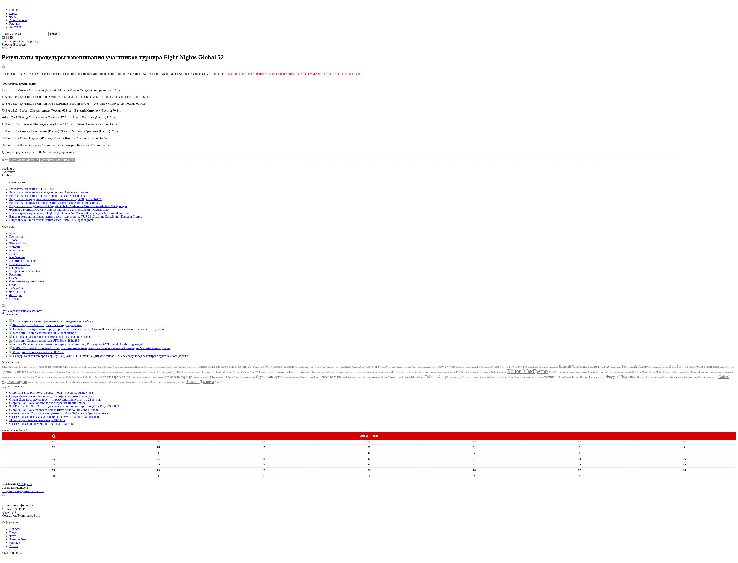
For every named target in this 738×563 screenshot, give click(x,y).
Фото (12, 16)
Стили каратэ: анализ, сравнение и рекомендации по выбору (53, 321)
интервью (379, 372)
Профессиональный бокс (25, 271)
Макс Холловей (693, 372)
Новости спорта (19, 264)
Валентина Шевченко (548, 367)
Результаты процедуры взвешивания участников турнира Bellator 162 (54, 202)
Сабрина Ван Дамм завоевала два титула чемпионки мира (47, 403)
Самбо (13, 278)
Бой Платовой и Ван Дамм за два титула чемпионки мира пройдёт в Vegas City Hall (64, 406)
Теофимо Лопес (456, 377)
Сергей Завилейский (309, 377)
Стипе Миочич (403, 377)
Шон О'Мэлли (130, 382)
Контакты (15, 27)
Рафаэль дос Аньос (149, 377)
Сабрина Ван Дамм (247, 377)
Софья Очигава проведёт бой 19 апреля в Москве (41, 423)
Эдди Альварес (143, 382)
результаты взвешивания (57, 159)
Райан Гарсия (135, 377)
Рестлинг (15, 274)
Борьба (13, 233)
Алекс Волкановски (121, 367)
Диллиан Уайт (207, 372)
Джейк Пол (77, 372)
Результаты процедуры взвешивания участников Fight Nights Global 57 (55, 199)
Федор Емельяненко (592, 376)
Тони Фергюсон (528, 377)
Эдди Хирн (156, 382)
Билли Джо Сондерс (479, 367)
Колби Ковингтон (498, 372)
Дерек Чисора (33, 372)
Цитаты (14, 298)
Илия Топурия (350, 372)
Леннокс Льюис (581, 372)
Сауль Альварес (269, 376)
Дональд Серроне (241, 372)
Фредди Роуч (712, 377)
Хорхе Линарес (59, 382)
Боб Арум (495, 366)
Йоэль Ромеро (424, 372)
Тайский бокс (18, 288)
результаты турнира (179, 377)
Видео (13, 13)
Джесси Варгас (105, 372)
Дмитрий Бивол (223, 372)
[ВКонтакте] (3, 37)
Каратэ (13, 253)
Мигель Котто (7, 377)
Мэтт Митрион (59, 377)
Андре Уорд (372, 366)
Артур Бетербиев (446, 366)
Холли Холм (47, 382)
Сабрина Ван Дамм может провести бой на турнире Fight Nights (51, 392)
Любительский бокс (22, 260)
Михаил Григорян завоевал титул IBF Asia (37, 420)
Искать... (7, 33)
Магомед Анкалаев (620, 372)
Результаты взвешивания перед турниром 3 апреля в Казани (48, 192)
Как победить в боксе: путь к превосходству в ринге (47, 325)
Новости (15, 9)
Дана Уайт (676, 366)
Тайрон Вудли (417, 377)
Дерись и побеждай (48, 372)
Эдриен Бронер (169, 382)
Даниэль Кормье (695, 366)
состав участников (368, 376)
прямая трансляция (116, 377)
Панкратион (17, 267)
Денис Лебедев (727, 367)
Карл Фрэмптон (449, 372)
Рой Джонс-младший (217, 377)
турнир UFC (552, 377)
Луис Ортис (593, 372)
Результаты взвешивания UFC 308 (31, 188)
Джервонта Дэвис (91, 372)
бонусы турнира (518, 366)
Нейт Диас (71, 377)
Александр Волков (152, 367)
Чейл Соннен (119, 382)
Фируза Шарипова (621, 376)
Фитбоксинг (17, 291)
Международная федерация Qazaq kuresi (717, 372)
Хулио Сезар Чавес (90, 382)
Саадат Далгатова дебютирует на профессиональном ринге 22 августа (55, 399)
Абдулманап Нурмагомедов (85, 367)
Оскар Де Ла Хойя (85, 377)
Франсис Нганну (697, 377)
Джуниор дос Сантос (192, 372)
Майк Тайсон (635, 372)
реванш (161, 377)
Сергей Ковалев (330, 376)
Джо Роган (127, 372)
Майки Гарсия (648, 372)
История (14, 246)
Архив (13, 546)
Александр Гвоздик (169, 367)
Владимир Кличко (598, 366)
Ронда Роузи (233, 377)
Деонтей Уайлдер (14, 372)
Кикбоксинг (17, 257)
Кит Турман (471, 372)
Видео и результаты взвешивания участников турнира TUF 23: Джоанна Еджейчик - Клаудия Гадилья (76, 216)
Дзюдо (13, 240)
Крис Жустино (555, 372)
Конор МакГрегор (527, 371)
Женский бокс (18, 243)
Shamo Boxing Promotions (49, 366)
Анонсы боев (18, 20)
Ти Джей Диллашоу (492, 377)
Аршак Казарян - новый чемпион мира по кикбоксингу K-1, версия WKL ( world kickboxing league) (78, 344)
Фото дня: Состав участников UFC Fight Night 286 (46, 332)
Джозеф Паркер (156, 372)
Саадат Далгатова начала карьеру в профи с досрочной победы (50, 396)
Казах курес (17, 250)
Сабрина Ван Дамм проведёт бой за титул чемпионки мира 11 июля (53, 409)
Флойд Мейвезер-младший (673, 377)
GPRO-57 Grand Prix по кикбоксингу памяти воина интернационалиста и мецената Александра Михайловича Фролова (91, 348)
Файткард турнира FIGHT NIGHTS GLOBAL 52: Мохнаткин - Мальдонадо (59, 209)
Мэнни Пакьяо (44, 376)
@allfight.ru (12, 512)
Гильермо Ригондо (660, 367)
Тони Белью (514, 377)
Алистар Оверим (317, 367)
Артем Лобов (431, 367)
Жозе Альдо (294, 372)
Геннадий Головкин (637, 366)
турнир (541, 377)
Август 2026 (369, 436)
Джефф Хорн (117, 372)
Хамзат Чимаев (35, 382)
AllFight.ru (25, 484)
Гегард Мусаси (615, 367)
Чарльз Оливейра (106, 382)
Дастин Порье (712, 366)
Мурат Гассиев (26, 377)
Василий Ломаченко (573, 366)
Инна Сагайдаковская (365, 372)
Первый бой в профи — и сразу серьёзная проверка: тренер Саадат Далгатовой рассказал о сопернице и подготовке (89, 329)
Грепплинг (16, 236)
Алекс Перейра (136, 367)
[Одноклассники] (7, 37)
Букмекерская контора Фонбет (22, 311)
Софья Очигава (388, 377)
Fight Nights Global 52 (24, 159)
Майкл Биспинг (663, 372)
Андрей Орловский (387, 367)
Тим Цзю (504, 377)
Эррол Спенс (221, 382)
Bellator (5, 367)
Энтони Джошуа (200, 381)
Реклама (14, 23)
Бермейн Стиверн (463, 367)
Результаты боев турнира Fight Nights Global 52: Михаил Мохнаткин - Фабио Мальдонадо (68, 206)
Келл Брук (460, 372)
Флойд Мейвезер (647, 376)
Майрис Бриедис (678, 372)
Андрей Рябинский (403, 367)
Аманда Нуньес (333, 367)
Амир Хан (346, 366)
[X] (11, 37)
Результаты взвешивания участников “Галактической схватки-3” (51, 195)
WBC (71, 367)
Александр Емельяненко (208, 366)
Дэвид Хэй (255, 372)
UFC (65, 366)
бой (502, 367)
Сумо (12, 284)
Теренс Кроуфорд (473, 377)
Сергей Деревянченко (291, 377)
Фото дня (15, 295)
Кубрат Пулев (568, 372)
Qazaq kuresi (13, 367)
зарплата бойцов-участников (330, 372)
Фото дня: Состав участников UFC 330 (38, 352)
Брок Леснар (533, 367)
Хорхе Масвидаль (74, 382)
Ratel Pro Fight (25, 367)
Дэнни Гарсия (282, 372)
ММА (16, 377)
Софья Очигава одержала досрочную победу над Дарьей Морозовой (54, 416)
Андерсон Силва (358, 367)
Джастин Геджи (64, 372)
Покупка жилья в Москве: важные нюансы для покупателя (52, 336)
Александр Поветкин (234, 366)
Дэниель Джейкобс (268, 372)
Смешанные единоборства (19, 41)
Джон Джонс (174, 372)
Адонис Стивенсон (104, 367)
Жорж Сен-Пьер (308, 372)
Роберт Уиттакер (200, 377)
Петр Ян (98, 377)
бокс (506, 367)
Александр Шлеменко (283, 366)
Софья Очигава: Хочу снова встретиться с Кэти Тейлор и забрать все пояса (58, 413)
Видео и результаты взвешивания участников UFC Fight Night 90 (51, 220)
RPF (35, 367)
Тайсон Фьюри (437, 376)
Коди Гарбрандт (483, 372)
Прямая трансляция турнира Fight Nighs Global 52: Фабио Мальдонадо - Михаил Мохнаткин (69, 213)
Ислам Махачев (391, 372)
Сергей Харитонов (349, 377)
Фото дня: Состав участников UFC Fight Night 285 (46, 340)
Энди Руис (180, 382)
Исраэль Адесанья (409, 372)
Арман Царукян (418, 367)
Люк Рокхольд (606, 372)
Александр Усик (260, 366)
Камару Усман (436, 372)
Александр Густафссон (187, 367)
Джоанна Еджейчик (140, 372)
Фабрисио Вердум (570, 377)
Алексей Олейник (302, 367)
